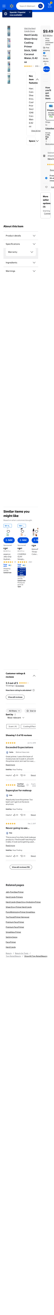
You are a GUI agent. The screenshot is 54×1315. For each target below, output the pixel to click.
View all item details (39, 131)
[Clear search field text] (37, 6)
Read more (10, 765)
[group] (35, 66)
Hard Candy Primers (14, 897)
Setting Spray (11, 937)
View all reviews (15, 697)
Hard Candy (11, 947)
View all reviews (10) (21, 867)
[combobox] (30, 6)
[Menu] (4, 6)
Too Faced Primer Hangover (17, 917)
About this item (13, 226)
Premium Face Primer (15, 922)
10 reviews (19, 685)
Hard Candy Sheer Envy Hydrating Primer (23, 902)
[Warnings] (34, 271)
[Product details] (34, 235)
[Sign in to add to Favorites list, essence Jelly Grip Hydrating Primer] (8, 531)
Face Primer (11, 942)
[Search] (40, 6)
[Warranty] (32, 252)
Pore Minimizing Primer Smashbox (20, 912)
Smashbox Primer (13, 932)
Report (33, 775)
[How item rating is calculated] (33, 690)
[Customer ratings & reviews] (34, 674)
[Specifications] (34, 244)
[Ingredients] (34, 262)
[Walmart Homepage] (11, 6)
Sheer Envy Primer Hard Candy (19, 907)
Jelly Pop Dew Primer (15, 892)
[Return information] (45, 64)
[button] (31, 79)
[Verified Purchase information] (27, 785)
